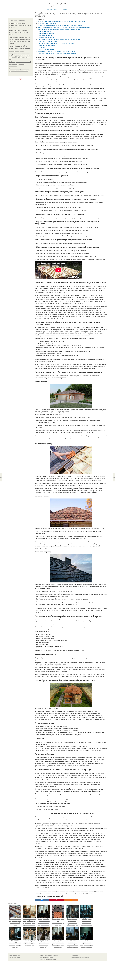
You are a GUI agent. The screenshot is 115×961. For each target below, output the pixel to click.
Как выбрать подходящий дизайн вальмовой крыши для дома (57, 43)
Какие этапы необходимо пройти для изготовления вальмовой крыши (59, 39)
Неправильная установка (50, 893)
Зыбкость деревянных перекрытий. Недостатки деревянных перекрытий (20, 64)
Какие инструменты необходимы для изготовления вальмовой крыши (59, 29)
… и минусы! (43, 47)
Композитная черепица (46, 37)
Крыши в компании (91, 893)
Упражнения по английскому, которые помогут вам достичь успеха (18, 32)
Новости (57, 9)
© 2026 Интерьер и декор (15, 955)
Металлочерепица (45, 31)
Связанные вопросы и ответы (47, 23)
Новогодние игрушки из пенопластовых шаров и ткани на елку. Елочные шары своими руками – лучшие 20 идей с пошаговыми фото (20, 55)
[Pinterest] (56, 900)
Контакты (42, 955)
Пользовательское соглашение (51, 955)
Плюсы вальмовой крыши (47, 45)
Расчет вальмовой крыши (47, 49)
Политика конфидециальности (46, 957)
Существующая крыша (40, 893)
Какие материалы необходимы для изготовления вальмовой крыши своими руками (64, 27)
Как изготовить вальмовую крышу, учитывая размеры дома (56, 52)
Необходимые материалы (53, 891)
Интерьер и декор (57, 3)
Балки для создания (64, 891)
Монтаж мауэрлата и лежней (48, 41)
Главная (49, 9)
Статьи (64, 9)
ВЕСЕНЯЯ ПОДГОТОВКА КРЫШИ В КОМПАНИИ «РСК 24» (58, 54)
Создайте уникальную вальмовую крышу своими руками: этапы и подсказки (61, 21)
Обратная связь (74, 955)
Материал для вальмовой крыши (76, 891)
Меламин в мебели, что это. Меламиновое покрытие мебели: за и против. (20, 25)
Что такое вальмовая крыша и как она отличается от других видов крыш (60, 25)
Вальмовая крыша (43, 891)
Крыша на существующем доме (96, 891)
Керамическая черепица (46, 33)
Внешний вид (86, 891)
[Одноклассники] (71, 900)
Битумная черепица (45, 35)
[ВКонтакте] (42, 900)
